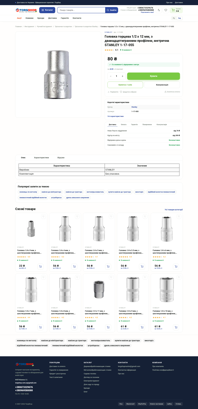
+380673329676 (145, 8)
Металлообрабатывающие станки (97, 370)
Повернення (147, 125)
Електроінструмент (91, 381)
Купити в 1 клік (125, 85)
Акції (19, 18)
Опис (23, 158)
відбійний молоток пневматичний (161, 192)
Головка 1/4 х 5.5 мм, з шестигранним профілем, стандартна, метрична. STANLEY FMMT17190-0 (130, 251)
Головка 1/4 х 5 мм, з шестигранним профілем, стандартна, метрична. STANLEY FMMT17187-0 (96, 251)
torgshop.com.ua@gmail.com (25, 383)
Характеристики (41, 158)
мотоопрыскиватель (95, 192)
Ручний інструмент (44, 26)
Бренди (40, 18)
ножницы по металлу (28, 192)
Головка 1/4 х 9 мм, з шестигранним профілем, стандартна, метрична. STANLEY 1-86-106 (28, 251)
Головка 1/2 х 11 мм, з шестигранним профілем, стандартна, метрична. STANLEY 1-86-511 (96, 312)
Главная (18, 26)
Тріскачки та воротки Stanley (86, 26)
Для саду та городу (91, 384)
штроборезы (56, 198)
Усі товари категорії (174, 210)
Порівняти (114, 92)
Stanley (108, 32)
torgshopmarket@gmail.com (129, 366)
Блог (85, 392)
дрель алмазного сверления (77, 198)
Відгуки (61, 158)
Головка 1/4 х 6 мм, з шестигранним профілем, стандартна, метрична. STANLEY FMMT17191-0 (164, 251)
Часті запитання (55, 377)
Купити (153, 76)
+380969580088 (146, 10)
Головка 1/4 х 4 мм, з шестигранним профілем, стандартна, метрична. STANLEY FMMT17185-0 (62, 251)
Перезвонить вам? (147, 12)
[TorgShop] (26, 10)
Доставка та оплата (57, 366)
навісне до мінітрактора (51, 192)
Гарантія (65, 18)
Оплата (123, 125)
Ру (174, 18)
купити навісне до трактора (119, 192)
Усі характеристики (115, 116)
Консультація (162, 85)
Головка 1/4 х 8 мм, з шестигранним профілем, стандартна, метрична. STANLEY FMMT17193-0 (62, 312)
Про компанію (158, 366)
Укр (179, 18)
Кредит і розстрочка (57, 374)
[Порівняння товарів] (159, 10)
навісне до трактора (74, 192)
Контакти (77, 18)
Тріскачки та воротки (63, 26)
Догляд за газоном (91, 377)
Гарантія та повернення (58, 370)
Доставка (179, 3)
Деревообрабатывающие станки (97, 366)
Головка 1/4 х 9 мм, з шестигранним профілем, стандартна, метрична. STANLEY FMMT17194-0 (130, 312)
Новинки (29, 18)
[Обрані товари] (166, 10)
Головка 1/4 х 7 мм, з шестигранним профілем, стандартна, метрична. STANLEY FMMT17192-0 (28, 312)
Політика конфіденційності (163, 370)
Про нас (169, 3)
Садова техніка (90, 374)
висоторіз (139, 192)
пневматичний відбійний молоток (33, 198)
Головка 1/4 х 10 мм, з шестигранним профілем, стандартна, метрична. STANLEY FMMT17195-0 (164, 312)
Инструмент (29, 26)
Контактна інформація (127, 370)
